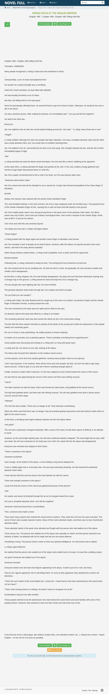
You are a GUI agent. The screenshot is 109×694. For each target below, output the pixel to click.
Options (53, 3)
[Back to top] (102, 690)
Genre (43, 3)
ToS (89, 690)
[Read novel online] (14, 3)
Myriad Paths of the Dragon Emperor (54, 13)
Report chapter (55, 650)
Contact (84, 690)
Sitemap (95, 690)
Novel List (32, 3)
